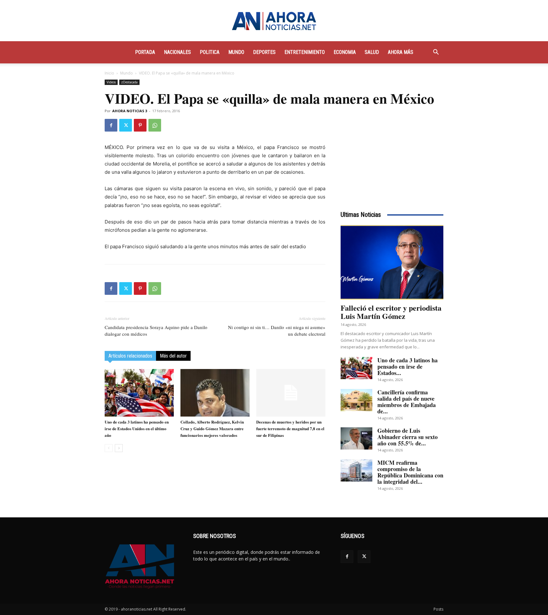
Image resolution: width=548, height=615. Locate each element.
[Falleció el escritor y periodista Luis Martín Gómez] (392, 262)
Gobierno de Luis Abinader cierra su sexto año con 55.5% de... (407, 436)
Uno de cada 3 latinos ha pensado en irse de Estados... (407, 366)
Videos (111, 82)
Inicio (109, 73)
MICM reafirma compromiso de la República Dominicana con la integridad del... (410, 472)
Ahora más (400, 52)
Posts (438, 609)
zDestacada (129, 82)
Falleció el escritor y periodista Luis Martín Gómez (391, 311)
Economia (345, 52)
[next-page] (119, 448)
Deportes (264, 52)
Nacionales (177, 52)
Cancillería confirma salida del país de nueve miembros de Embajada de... (406, 401)
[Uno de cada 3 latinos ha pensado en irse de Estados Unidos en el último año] (139, 393)
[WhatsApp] (154, 125)
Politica (209, 52)
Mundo (236, 52)
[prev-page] (109, 448)
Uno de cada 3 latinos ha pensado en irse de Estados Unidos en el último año (137, 428)
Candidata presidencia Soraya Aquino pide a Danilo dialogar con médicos (156, 330)
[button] (435, 53)
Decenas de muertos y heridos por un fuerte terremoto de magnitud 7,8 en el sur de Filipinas (290, 428)
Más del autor (173, 356)
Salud (372, 52)
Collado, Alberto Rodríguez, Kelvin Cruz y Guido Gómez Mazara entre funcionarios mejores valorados (212, 428)
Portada (145, 52)
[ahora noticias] (274, 20)
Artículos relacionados (130, 356)
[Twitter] (125, 125)
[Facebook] (111, 125)
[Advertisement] (392, 158)
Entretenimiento (304, 52)
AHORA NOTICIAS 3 (129, 110)
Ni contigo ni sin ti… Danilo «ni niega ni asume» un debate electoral (276, 330)
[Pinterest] (140, 125)
